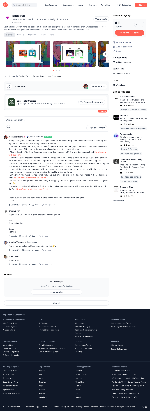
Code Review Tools (10, 382)
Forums (91, 5)
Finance (78, 341)
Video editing (8, 345)
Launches (67, 5)
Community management (48, 352)
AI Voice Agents (117, 345)
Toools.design (126, 134)
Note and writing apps (83, 326)
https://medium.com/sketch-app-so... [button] (30, 177)
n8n (40, 374)
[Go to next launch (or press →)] (141, 24)
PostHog (42, 382)
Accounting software (83, 345)
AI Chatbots (43, 323)
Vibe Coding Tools (10, 323)
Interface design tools (131, 153)
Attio (41, 378)
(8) (15, 205)
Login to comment (96, 128)
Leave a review (56, 292)
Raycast (42, 393)
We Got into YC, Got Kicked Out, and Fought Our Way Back (129, 382)
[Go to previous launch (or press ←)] (136, 24)
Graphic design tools (11, 352)
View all (56, 303)
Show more (97, 86)
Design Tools (24, 76)
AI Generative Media (11, 355)
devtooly (124, 115)
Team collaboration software (86, 330)
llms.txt (103, 407)
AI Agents (115, 341)
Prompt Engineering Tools (49, 330)
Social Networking (46, 345)
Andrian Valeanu (16, 242)
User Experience (54, 76)
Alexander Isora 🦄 (17, 137)
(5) (15, 250)
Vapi (41, 386)
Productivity (38, 76)
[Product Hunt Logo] (5, 4)
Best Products (50, 5)
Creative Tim (14, 211)
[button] (52, 35)
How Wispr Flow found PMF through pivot (128, 386)
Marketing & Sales (118, 319)
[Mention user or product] (8, 127)
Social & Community (47, 341)
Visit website (101, 19)
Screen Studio (81, 374)
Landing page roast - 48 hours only (125, 393)
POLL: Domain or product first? (124, 374)
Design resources (9, 348)
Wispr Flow (80, 382)
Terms (56, 407)
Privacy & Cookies (67, 407)
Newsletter (30, 407)
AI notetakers (80, 323)
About (44, 407)
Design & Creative (129, 149)
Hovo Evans (14, 256)
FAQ (50, 407)
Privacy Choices (82, 407)
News (80, 5)
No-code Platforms (10, 386)
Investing (78, 352)
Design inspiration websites (133, 109)
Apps (38, 407)
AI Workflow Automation (84, 336)
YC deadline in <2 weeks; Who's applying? (128, 378)
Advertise (105, 5)
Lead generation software (121, 323)
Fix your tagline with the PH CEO (124, 397)
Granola (42, 390)
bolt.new (79, 378)
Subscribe (126, 5)
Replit (78, 390)
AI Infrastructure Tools (47, 326)
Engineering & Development (133, 128)
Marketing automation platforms (123, 326)
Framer (78, 386)
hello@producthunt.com (126, 407)
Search (78, 333)
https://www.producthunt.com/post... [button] (32, 189)
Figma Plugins (8, 390)
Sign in (142, 5)
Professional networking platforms (52, 348)
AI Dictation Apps (9, 374)
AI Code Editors (9, 330)
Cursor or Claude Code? (121, 370)
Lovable (42, 370)
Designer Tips (126, 187)
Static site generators (11, 393)
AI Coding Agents (9, 326)
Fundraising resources (83, 348)
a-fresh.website (127, 96)
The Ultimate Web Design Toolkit (131, 160)
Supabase (43, 397)
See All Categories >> (120, 349)
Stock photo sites (129, 181)
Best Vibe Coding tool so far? (123, 390)
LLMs (41, 319)
